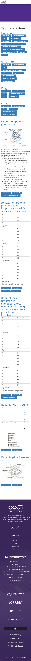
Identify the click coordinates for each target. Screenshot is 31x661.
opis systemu (6, 73)
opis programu (18, 73)
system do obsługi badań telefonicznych (13, 49)
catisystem (6, 41)
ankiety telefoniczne (8, 81)
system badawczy (15, 38)
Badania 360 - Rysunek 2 (15, 406)
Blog (4, 88)
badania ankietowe (18, 91)
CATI (4, 38)
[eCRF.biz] (15, 602)
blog (4, 96)
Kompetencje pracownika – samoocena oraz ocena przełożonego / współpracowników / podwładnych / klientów (15, 306)
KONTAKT (15, 549)
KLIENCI (15, 543)
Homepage (8, 33)
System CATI (9, 62)
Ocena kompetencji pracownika (13, 123)
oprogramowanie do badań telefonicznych (13, 44)
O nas (4, 103)
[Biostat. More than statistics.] (15, 619)
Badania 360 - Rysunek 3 (15, 459)
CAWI (4, 55)
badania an (22, 52)
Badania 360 (17, 192)
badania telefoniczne (19, 35)
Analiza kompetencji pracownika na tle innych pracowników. (14, 205)
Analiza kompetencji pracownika (11, 290)
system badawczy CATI (9, 52)
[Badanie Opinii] (15, 611)
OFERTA (15, 540)
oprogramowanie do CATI (20, 41)
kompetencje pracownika (9, 397)
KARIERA (15, 546)
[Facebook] (12, 527)
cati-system (6, 35)
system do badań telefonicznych (11, 46)
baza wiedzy (14, 96)
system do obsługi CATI (9, 78)
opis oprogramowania (8, 75)
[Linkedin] (17, 527)
